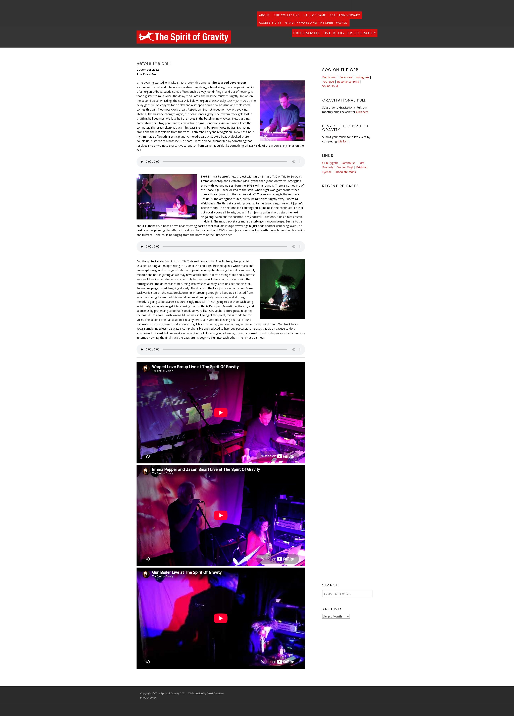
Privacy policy (148, 697)
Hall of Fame (314, 15)
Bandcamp (329, 77)
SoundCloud (330, 86)
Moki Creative (215, 693)
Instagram (362, 77)
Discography (361, 32)
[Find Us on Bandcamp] (356, 5)
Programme (306, 32)
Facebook (346, 77)
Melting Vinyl (345, 167)
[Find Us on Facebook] (373, 5)
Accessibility (270, 22)
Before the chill (154, 63)
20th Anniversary (345, 15)
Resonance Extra (348, 81)
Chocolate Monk (345, 172)
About (264, 15)
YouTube (328, 81)
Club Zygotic (330, 163)
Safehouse (348, 163)
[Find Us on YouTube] (364, 5)
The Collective (286, 15)
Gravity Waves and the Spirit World (316, 22)
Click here (362, 112)
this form (343, 141)
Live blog (333, 32)
